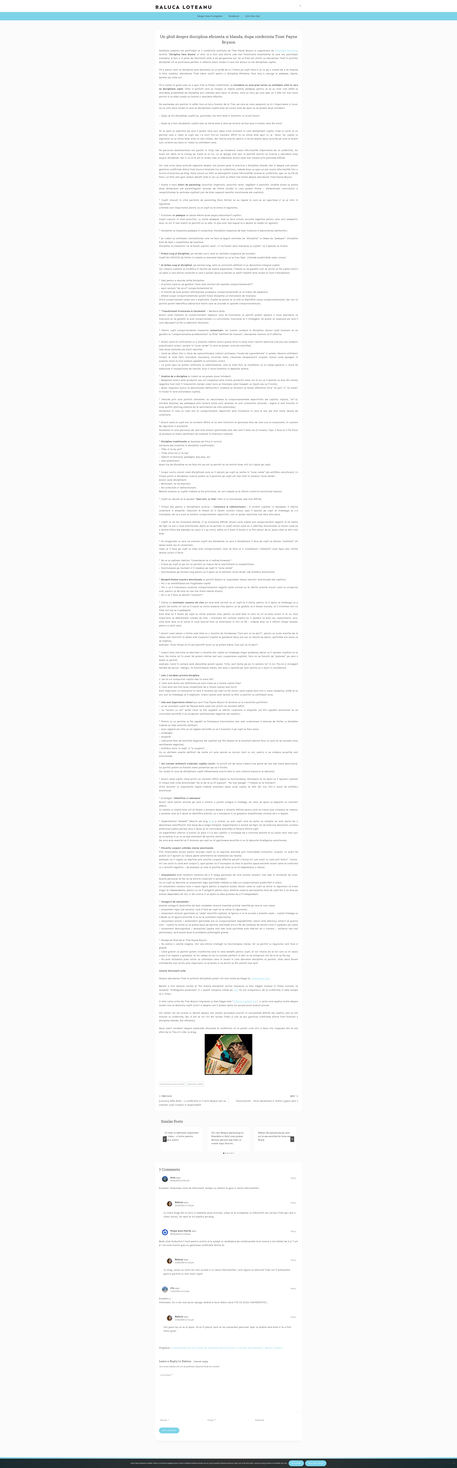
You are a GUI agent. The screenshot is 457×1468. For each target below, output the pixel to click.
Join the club (253, 16)
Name (164, 1420)
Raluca (179, 1202)
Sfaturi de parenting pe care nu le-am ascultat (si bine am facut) (274, 1136)
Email (212, 1420)
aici (211, 821)
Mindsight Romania (286, 50)
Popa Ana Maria (180, 1230)
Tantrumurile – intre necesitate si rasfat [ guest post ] (267, 1098)
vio (172, 1288)
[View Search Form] (300, 6)
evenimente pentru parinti (172, 1084)
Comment (166, 1375)
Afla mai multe (315, 1463)
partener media (195, 1084)
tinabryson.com (260, 978)
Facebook (234, 16)
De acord (296, 1463)
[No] (454, 1463)
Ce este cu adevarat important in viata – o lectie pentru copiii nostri (182, 1136)
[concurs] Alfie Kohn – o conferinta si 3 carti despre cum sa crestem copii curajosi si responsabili (192, 1100)
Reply (293, 1178)
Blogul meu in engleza (209, 16)
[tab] (223, 1153)
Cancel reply (201, 1361)
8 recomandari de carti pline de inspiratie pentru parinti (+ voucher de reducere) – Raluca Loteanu (226, 1347)
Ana (172, 1177)
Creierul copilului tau (245, 1001)
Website (259, 1420)
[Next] (292, 1139)
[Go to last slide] (165, 1139)
